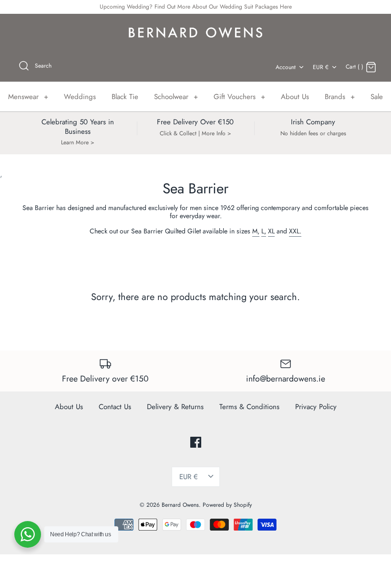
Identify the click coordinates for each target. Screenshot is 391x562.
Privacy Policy (316, 406)
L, (263, 231)
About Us (295, 96)
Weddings (80, 96)
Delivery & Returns (175, 406)
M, (255, 231)
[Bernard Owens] (195, 32)
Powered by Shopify (227, 505)
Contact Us (115, 406)
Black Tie (125, 96)
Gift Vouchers (239, 96)
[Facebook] (195, 442)
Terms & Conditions (249, 406)
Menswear (28, 96)
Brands (340, 96)
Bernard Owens (180, 505)
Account (286, 67)
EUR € (321, 67)
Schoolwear (176, 96)
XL (271, 231)
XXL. (295, 231)
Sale (376, 96)
